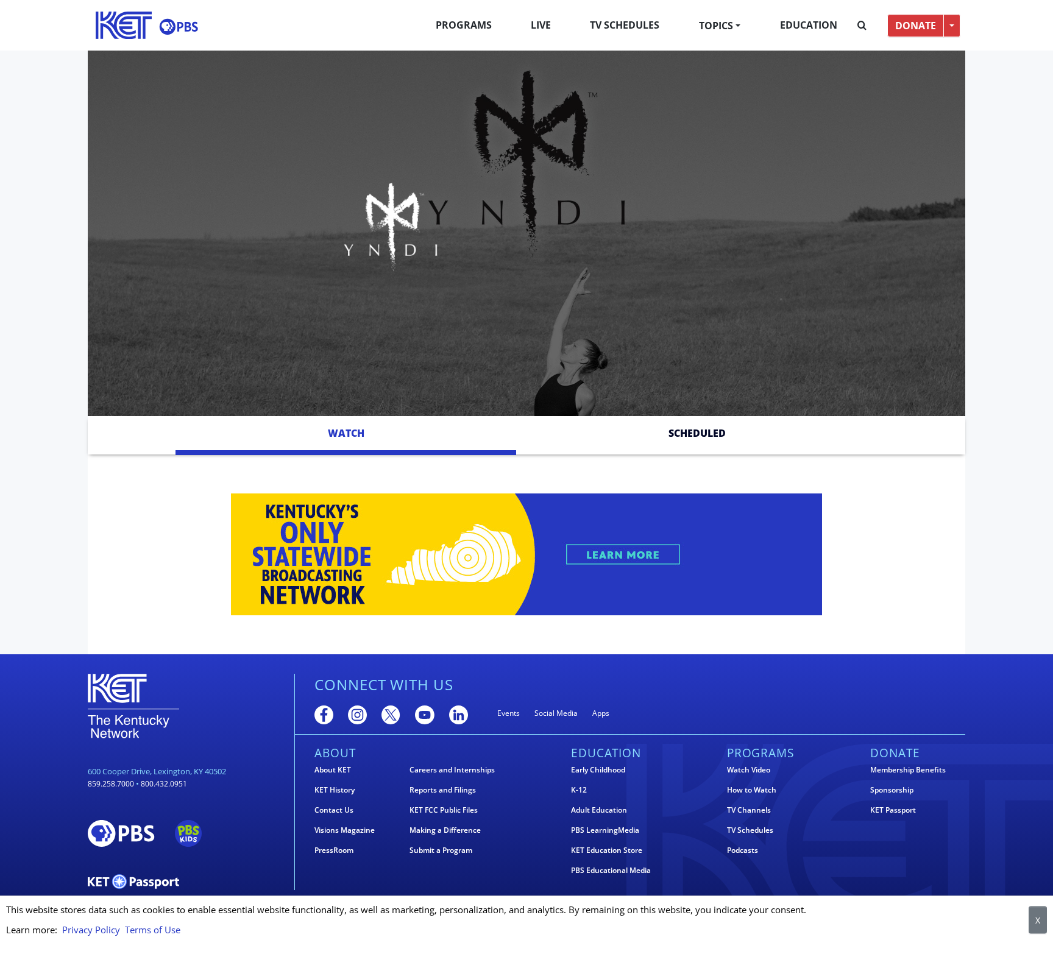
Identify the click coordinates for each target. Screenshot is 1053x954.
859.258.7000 (111, 784)
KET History (334, 790)
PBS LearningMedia (605, 830)
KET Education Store (606, 850)
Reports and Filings (443, 790)
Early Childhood (598, 770)
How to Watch (751, 790)
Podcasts (742, 850)
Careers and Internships (452, 770)
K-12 (579, 790)
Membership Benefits (908, 770)
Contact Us (333, 810)
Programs (464, 25)
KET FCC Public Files (444, 810)
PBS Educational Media (611, 870)
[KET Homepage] (124, 25)
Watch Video (748, 770)
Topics (716, 25)
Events (508, 713)
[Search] (862, 25)
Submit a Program (441, 850)
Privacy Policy (91, 930)
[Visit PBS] (178, 26)
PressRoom (333, 850)
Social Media (556, 713)
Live (541, 25)
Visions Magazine (344, 830)
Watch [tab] (346, 433)
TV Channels (749, 810)
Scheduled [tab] (697, 433)
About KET (332, 770)
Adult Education (599, 810)
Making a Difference (445, 830)
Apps (600, 713)
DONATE (915, 25)
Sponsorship (891, 790)
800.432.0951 (164, 784)
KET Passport (893, 810)
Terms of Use (152, 930)
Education (808, 25)
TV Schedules (624, 25)
